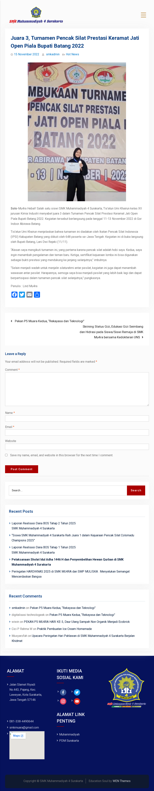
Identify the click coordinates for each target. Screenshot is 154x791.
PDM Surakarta (69, 740)
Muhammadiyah (69, 734)
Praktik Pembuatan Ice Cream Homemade (64, 629)
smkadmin (53, 54)
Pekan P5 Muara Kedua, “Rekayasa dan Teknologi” (63, 608)
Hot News (72, 54)
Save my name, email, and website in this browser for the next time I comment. (61, 455)
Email (9, 427)
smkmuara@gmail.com (24, 727)
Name (10, 413)
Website (10, 441)
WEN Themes (122, 781)
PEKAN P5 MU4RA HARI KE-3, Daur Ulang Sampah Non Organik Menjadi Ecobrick (77, 622)
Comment (12, 369)
